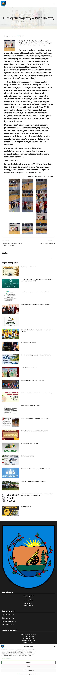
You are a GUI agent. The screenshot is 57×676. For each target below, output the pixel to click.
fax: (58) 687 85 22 (8, 618)
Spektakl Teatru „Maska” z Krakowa (29, 367)
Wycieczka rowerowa (26, 506)
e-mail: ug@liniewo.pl (9, 621)
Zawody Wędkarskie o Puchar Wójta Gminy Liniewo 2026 (34, 481)
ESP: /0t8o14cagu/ (8, 624)
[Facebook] (18, 36)
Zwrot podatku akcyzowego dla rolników (30, 443)
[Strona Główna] (16, 14)
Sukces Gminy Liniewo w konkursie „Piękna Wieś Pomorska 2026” (36, 304)
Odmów (29, 666)
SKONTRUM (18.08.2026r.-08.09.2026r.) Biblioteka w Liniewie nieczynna (37, 393)
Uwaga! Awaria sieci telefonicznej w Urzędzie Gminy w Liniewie (35, 418)
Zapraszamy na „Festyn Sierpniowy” (29, 342)
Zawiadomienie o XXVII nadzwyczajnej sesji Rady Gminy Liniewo (35, 468)
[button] (55, 646)
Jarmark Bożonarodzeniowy (47, 242)
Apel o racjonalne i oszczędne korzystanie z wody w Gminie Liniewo (36, 355)
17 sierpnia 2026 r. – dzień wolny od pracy (30, 405)
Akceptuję (28, 662)
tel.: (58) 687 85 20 (8, 615)
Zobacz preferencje (28, 670)
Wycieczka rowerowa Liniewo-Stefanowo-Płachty (32, 380)
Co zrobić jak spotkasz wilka (27, 456)
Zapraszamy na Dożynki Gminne (28, 266)
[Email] (22, 36)
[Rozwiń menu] (54, 3)
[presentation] (10, 271)
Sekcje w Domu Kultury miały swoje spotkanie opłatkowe (12, 243)
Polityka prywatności (32, 674)
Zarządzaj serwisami (6, 658)
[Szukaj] (51, 258)
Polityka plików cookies (22, 674)
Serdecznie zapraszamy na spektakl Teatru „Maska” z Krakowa (35, 430)
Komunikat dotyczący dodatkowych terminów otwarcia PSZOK (35, 292)
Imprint (38, 674)
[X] (20, 36)
